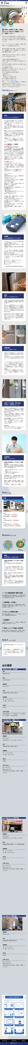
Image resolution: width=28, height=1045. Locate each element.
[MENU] (26, 2)
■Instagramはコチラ (7, 769)
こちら (10, 740)
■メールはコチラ (7, 767)
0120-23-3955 (14, 80)
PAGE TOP (14, 1043)
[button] (27, 511)
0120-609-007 (6, 836)
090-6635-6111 (6, 934)
